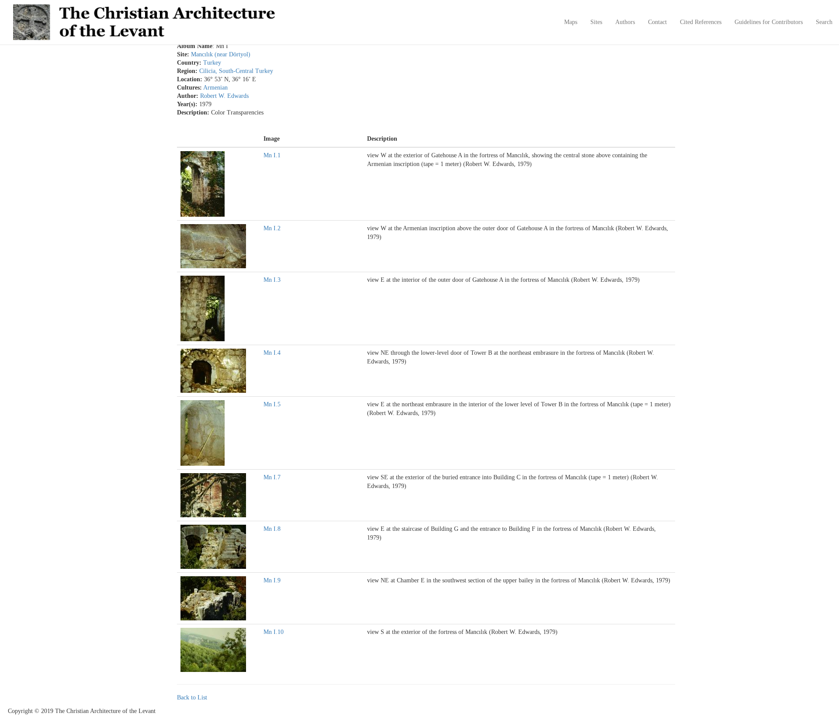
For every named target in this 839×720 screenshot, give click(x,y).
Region (186, 71)
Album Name (194, 46)
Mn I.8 (272, 529)
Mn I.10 (273, 632)
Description (192, 113)
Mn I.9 (272, 580)
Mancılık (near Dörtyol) (220, 54)
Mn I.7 (272, 477)
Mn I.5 (272, 404)
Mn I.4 (272, 353)
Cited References (700, 22)
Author (186, 96)
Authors (625, 22)
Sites (596, 22)
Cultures (188, 88)
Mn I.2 (272, 228)
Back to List (192, 697)
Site (182, 55)
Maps (570, 22)
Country (188, 63)
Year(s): (187, 104)
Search (824, 22)
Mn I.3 (272, 280)
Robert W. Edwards (224, 96)
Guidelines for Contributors (769, 22)
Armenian (215, 87)
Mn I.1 (272, 155)
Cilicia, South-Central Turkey (236, 71)
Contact (657, 22)
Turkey (212, 62)
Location (188, 79)
